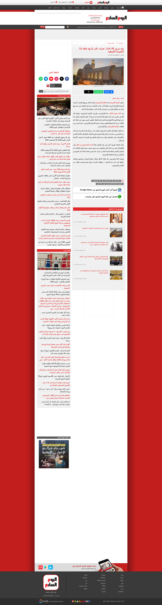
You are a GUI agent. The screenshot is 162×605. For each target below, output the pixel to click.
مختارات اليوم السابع (63, 437)
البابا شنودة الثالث (115, 113)
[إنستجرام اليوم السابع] (56, 79)
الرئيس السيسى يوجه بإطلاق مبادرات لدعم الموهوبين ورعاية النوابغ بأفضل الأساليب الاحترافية (55, 222)
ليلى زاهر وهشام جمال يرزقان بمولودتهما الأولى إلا (102, 27)
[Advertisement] (81, 543)
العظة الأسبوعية (115, 102)
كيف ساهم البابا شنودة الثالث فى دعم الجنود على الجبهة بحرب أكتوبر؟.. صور (94, 243)
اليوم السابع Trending (63, 96)
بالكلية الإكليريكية (113, 126)
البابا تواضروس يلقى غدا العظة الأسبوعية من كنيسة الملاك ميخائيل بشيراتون (94, 215)
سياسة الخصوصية (49, 596)
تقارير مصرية (111, 43)
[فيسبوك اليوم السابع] (67, 79)
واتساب (97, 91)
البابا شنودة (107, 181)
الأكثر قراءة (66, 250)
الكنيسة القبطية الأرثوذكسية (114, 184)
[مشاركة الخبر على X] (88, 91)
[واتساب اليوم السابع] (41, 79)
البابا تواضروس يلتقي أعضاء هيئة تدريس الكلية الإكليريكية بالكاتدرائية (94, 257)
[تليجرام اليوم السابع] (46, 79)
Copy (41, 91)
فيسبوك (107, 91)
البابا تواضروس (97, 181)
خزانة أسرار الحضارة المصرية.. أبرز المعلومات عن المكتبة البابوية (94, 272)
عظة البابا (100, 184)
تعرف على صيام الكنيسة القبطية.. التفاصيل (95, 228)
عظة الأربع (117, 181)
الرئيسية (121, 43)
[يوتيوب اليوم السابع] (51, 79)
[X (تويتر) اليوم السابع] (62, 79)
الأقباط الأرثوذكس (101, 102)
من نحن (57, 596)
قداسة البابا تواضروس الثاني (84, 145)
